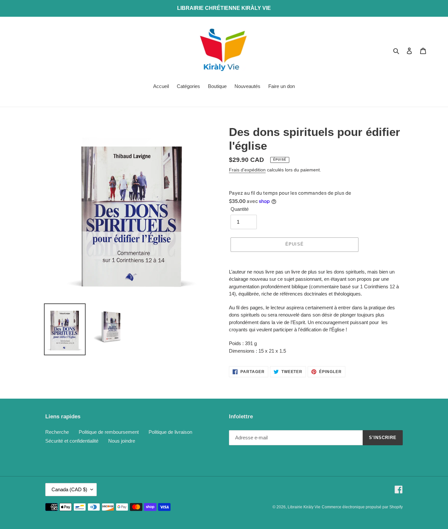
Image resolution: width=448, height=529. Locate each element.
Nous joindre (121, 441)
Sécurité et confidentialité (71, 441)
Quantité (240, 209)
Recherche (57, 432)
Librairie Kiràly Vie (304, 507)
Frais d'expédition (247, 169)
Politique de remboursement (109, 432)
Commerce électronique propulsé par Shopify (362, 507)
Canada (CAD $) (69, 489)
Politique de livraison (170, 432)
